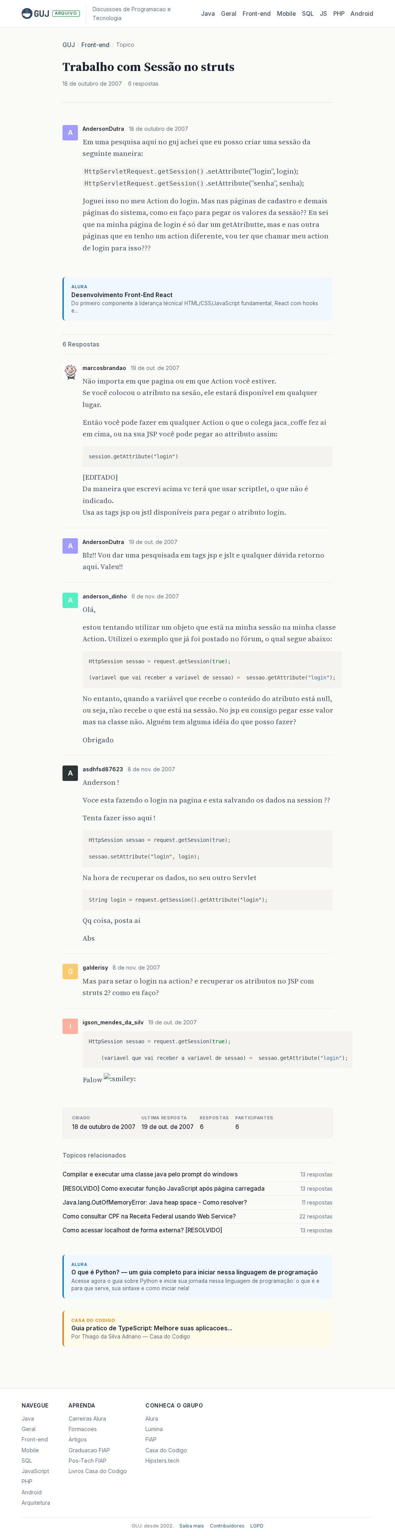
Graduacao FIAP (89, 1450)
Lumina (154, 1429)
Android (362, 13)
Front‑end (257, 13)
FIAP (151, 1439)
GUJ (68, 45)
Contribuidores (227, 1526)
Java (208, 13)
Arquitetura (36, 1502)
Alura (151, 1418)
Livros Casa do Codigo (98, 1471)
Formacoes (83, 1429)
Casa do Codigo (166, 1450)
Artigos (78, 1439)
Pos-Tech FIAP (87, 1460)
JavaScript (35, 1471)
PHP (338, 13)
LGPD (256, 1526)
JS (323, 13)
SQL (308, 13)
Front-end (95, 45)
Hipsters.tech (162, 1460)
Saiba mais (191, 1526)
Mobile (286, 13)
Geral (228, 13)
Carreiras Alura (87, 1418)
